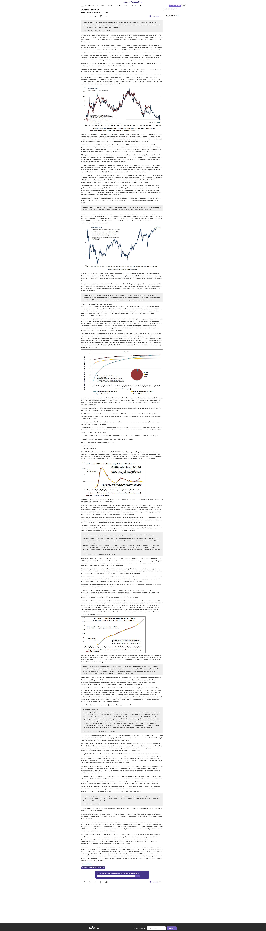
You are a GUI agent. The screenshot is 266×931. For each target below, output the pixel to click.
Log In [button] (183, 5)
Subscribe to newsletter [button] (175, 5)
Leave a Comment (156, 16)
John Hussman (87, 12)
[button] (84, 16)
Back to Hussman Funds (170, 9)
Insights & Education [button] (91, 5)
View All (177, 15)
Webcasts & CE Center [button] (115, 5)
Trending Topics (169, 15)
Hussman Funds (97, 12)
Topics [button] (103, 5)
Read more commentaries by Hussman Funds (92, 867)
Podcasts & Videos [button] (130, 5)
